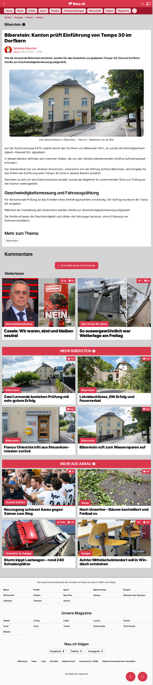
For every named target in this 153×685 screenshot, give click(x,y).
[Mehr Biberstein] (76, 351)
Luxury (96, 620)
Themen (37, 600)
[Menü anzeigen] (148, 3)
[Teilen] (130, 676)
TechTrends (129, 626)
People (126, 589)
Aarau (29, 17)
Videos (36, 595)
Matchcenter (99, 589)
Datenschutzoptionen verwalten (118, 661)
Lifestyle (7, 600)
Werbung (22, 661)
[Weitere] (134, 10)
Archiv (66, 600)
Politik (36, 589)
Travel (66, 626)
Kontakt (54, 661)
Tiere (36, 626)
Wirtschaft (8, 595)
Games (96, 595)
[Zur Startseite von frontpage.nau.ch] (76, 3)
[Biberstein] (76, 24)
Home (7, 17)
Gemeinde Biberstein (25, 48)
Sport (66, 589)
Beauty (6, 631)
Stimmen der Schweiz (134, 595)
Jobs (43, 661)
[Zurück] (4, 3)
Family (126, 620)
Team (34, 661)
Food (5, 626)
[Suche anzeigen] (142, 3)
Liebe (66, 620)
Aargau (18, 17)
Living (36, 620)
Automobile (99, 626)
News (6, 589)
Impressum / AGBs (88, 661)
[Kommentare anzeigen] (142, 676)
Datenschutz (68, 661)
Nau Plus (67, 595)
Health (6, 620)
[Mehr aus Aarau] (76, 464)
